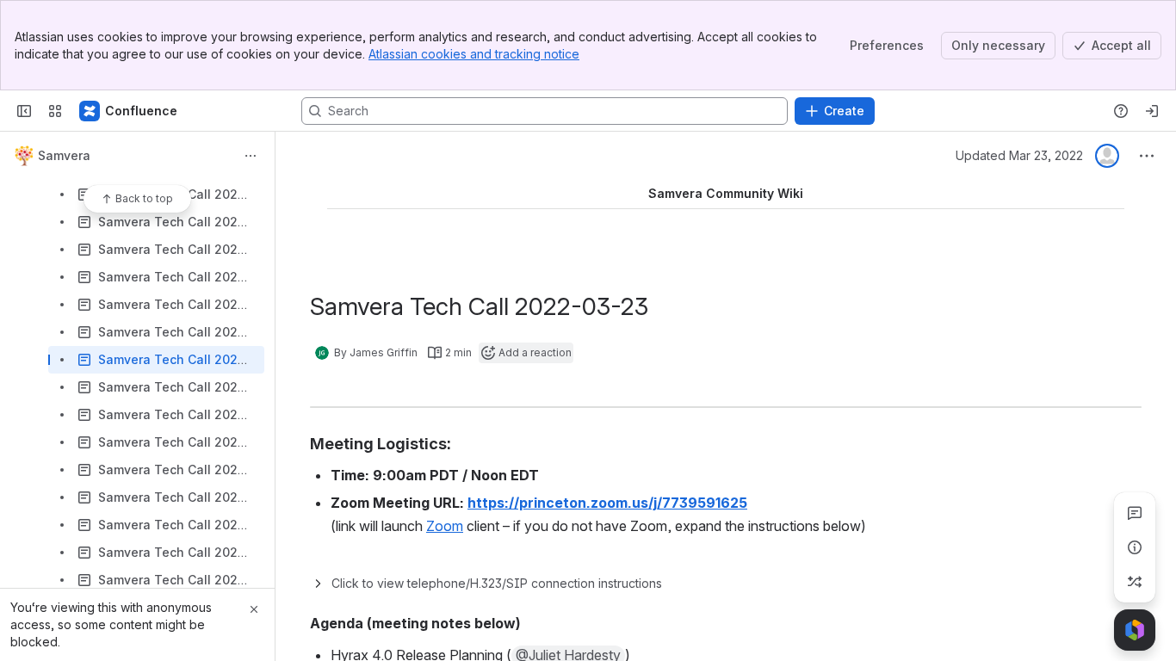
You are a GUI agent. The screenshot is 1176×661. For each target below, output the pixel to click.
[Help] (1121, 111)
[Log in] (1152, 111)
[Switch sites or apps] (55, 111)
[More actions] (250, 155)
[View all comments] (1134, 513)
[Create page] (1134, 582)
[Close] (254, 609)
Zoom (444, 525)
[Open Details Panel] (1134, 547)
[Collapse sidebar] (24, 111)
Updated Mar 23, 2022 (1019, 155)
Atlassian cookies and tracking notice (473, 53)
